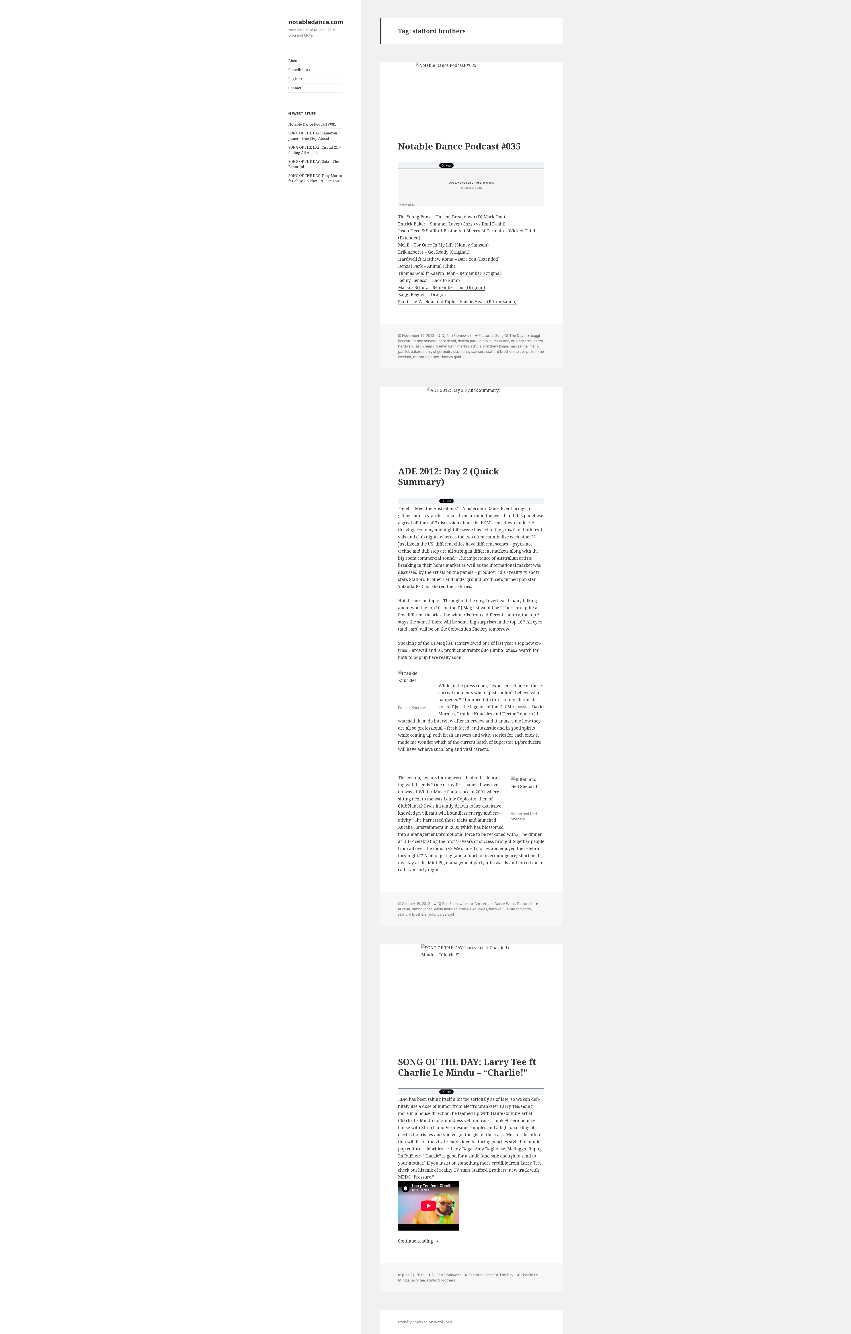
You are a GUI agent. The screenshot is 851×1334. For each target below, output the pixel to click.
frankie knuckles (473, 909)
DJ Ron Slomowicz (456, 335)
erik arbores (521, 340)
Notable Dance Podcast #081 (312, 124)
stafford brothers (500, 351)
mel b (534, 346)
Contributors (299, 69)
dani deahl (447, 340)
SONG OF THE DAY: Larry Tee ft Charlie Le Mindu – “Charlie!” (467, 1067)
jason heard (424, 346)
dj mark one (499, 340)
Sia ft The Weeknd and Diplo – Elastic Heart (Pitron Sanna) (457, 302)
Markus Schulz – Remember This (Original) (441, 287)
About (293, 60)
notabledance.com (315, 22)
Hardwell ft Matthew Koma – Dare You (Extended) (449, 259)
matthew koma (495, 346)
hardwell (405, 346)
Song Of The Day (509, 335)
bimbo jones (422, 909)
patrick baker (409, 351)
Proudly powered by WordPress (425, 1322)
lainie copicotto (518, 909)
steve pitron (526, 351)
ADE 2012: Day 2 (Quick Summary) (448, 476)
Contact (294, 87)
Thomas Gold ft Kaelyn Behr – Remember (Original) (450, 273)
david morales (445, 909)
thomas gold (451, 356)
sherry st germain (436, 351)
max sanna (519, 346)
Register (295, 78)
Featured (486, 335)
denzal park (468, 340)
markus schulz (469, 346)
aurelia (404, 909)
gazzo (538, 340)
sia (455, 351)
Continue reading (418, 1241)
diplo (483, 340)
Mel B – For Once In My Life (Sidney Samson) (443, 245)
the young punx (426, 356)
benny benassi (424, 340)
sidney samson (472, 351)
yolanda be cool (441, 914)
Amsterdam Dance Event (494, 903)
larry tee (418, 1280)
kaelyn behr (445, 346)
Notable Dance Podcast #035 (459, 146)
